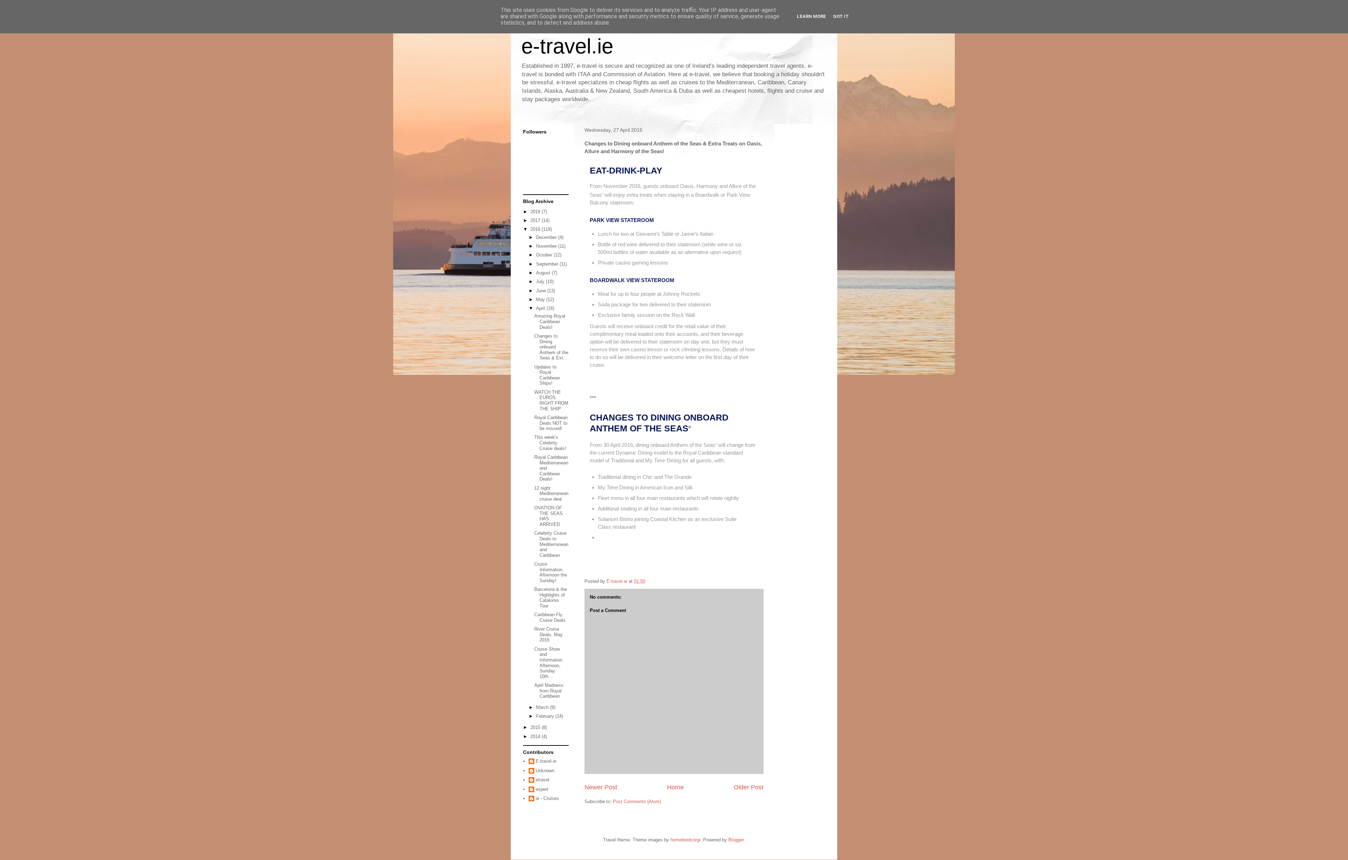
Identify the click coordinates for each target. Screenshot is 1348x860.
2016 (536, 229)
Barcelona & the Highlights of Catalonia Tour (550, 597)
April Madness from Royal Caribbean (548, 691)
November (547, 246)
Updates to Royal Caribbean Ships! (547, 375)
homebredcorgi (685, 839)
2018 (536, 211)
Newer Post (600, 787)
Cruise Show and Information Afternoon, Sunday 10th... (548, 662)
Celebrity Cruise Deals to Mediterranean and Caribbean (551, 544)
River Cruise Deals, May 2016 (548, 634)
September (548, 264)
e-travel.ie (567, 46)
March (543, 707)
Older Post (749, 787)
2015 (536, 727)
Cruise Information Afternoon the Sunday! (550, 572)
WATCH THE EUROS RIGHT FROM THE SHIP (551, 400)
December (547, 237)
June (541, 290)
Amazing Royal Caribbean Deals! (549, 321)
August (544, 272)
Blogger (736, 839)
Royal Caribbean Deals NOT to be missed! (551, 423)
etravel (542, 779)
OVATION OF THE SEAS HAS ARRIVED (548, 516)
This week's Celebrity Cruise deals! (550, 443)
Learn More (811, 16)
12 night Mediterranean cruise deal (551, 494)
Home (675, 787)
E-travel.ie (546, 761)
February (545, 716)
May (541, 299)
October (545, 255)
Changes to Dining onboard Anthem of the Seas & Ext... (551, 346)
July (541, 281)
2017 (536, 220)
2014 (536, 736)
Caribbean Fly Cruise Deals (550, 617)
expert (542, 789)
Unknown (545, 770)
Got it (841, 16)
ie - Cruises (547, 798)
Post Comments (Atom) (637, 801)
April (541, 308)
